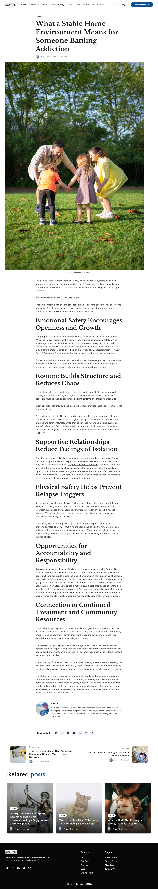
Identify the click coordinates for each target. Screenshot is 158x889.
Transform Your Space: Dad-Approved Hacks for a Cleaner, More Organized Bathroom (50, 754)
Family (84, 857)
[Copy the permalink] (92, 733)
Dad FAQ (70, 4)
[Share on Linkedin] (80, 733)
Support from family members (83, 464)
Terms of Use (111, 869)
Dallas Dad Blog (57, 4)
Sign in (125, 4)
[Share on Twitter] (56, 733)
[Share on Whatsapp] (74, 733)
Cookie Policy (111, 861)
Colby (42, 57)
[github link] (29, 868)
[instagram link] (24, 868)
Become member (142, 4)
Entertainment (87, 873)
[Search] (113, 4)
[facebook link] (13, 868)
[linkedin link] (18, 868)
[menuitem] (23, 4)
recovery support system (52, 645)
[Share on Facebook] (62, 733)
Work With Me (98, 4)
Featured (84, 865)
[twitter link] (7, 868)
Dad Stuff (85, 861)
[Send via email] (86, 733)
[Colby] (37, 57)
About (44, 4)
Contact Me (34, 4)
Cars (83, 869)
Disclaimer (109, 865)
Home (23, 4)
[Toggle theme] (118, 4)
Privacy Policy (111, 857)
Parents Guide (83, 4)
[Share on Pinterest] (68, 733)
